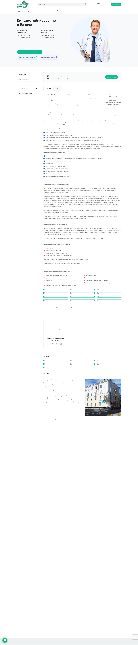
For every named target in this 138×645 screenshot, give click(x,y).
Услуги (28, 11)
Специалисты (61, 11)
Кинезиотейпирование (25, 93)
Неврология (22, 74)
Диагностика (22, 88)
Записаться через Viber (48, 57)
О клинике (94, 11)
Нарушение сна (23, 79)
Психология (22, 84)
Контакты (112, 11)
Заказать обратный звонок (29, 52)
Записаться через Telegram (26, 57)
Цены (79, 11)
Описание (48, 88)
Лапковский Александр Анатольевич (55, 340)
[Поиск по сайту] (85, 4)
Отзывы (42, 11)
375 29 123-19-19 (101, 3)
